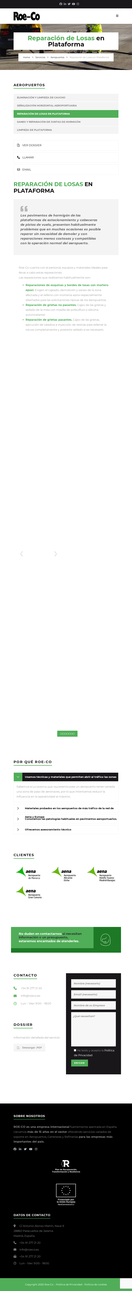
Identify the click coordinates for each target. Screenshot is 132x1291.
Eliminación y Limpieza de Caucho (41, 97)
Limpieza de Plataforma (34, 129)
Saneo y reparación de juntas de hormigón (48, 121)
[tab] (66, 777)
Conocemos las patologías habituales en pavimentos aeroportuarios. (71, 819)
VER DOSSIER (32, 145)
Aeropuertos (57, 57)
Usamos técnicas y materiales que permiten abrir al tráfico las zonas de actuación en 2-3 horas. (70, 778)
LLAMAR (28, 157)
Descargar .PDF (31, 1047)
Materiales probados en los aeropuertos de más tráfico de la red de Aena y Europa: (69, 810)
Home (26, 57)
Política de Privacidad (69, 1284)
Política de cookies (95, 1284)
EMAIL (26, 169)
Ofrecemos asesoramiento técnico (48, 829)
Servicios (40, 57)
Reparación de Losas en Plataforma (43, 113)
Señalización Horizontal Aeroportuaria (47, 105)
